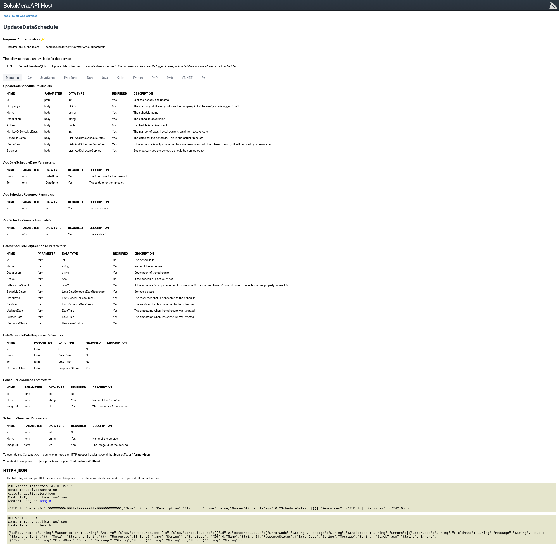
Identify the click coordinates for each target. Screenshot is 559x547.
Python (138, 77)
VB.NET (187, 77)
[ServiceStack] (553, 6)
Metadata (12, 77)
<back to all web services (20, 16)
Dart (90, 77)
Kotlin (120, 77)
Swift (169, 77)
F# (203, 77)
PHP (155, 77)
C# (30, 77)
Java (105, 77)
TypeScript (71, 77)
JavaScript (47, 77)
